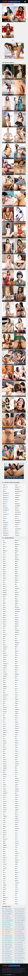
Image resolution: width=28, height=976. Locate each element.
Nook (16, 667)
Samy (17, 782)
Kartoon (5, 839)
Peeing (17, 497)
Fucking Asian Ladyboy (21, 915)
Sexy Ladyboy (8, 931)
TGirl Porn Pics (20, 955)
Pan (16, 707)
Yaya (16, 884)
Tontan (17, 853)
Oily (16, 688)
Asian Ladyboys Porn (21, 913)
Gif (4, 736)
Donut (5, 697)
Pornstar (17, 499)
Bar (4, 600)
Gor (4, 755)
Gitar (4, 747)
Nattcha (17, 632)
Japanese (6, 535)
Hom (4, 772)
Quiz (16, 765)
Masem (17, 540)
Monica (17, 594)
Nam (16, 605)
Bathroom (5, 495)
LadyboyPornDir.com (9, 958)
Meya (16, 557)
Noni (16, 663)
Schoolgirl (17, 505)
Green (5, 761)
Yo (16, 889)
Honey (5, 774)
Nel (16, 638)
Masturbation (18, 491)
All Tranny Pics (20, 944)
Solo (17, 518)
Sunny (17, 822)
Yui (16, 897)
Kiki (4, 849)
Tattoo (17, 524)
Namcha (17, 607)
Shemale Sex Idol (8, 938)
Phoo (16, 734)
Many (5, 899)
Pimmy (17, 740)
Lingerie (17, 487)
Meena (17, 550)
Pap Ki (16, 713)
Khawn (5, 847)
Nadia (17, 603)
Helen (5, 770)
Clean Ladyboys (8, 924)
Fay (4, 722)
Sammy (17, 780)
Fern (4, 724)
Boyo (4, 640)
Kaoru (5, 830)
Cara (4, 651)
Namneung (17, 609)
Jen (4, 799)
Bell (4, 613)
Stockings (17, 522)
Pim (16, 738)
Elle (4, 703)
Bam (4, 598)
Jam (4, 786)
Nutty (16, 680)
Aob (4, 575)
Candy (5, 649)
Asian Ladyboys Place (21, 949)
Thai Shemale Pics (9, 920)
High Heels (6, 533)
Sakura (17, 778)
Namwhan (17, 611)
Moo (16, 596)
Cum (5, 512)
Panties (17, 493)
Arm (4, 584)
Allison (5, 550)
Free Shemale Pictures (9, 951)
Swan (17, 826)
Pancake (17, 709)
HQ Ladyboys (7, 926)
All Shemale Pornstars (9, 953)
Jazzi (5, 797)
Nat (16, 628)
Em (4, 705)
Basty (4, 603)
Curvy (5, 516)
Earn (4, 701)
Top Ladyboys (9, 974)
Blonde (5, 505)
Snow (16, 797)
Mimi (16, 567)
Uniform (17, 533)
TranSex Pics (7, 949)
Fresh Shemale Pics (21, 940)
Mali (4, 895)
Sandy (17, 784)
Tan (16, 836)
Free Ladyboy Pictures (9, 911)
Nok (16, 659)
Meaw (16, 546)
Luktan (5, 884)
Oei (16, 682)
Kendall (5, 845)
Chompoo (5, 663)
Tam (16, 834)
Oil (16, 686)
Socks (17, 516)
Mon (16, 590)
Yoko (16, 891)
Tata (16, 841)
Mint (16, 578)
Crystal (5, 676)
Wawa (17, 872)
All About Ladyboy (8, 962)
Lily (4, 872)
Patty (16, 722)
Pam (16, 705)
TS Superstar (20, 946)
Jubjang (5, 816)
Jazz (4, 795)
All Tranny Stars (20, 911)
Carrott (5, 653)
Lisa (4, 880)
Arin (4, 580)
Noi (16, 657)
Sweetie (17, 828)
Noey (16, 655)
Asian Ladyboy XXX (9, 946)
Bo (4, 628)
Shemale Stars (20, 924)
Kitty (4, 855)
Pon (16, 749)
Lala (4, 862)
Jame (4, 788)
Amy (4, 563)
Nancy (17, 617)
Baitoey (5, 594)
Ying (16, 887)
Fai (4, 715)
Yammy (17, 882)
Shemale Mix (20, 942)
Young (17, 535)
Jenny (5, 801)
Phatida (17, 730)
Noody (16, 665)
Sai (16, 776)
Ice (4, 778)
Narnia (17, 626)
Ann (4, 569)
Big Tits (5, 501)
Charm (5, 657)
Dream (5, 699)
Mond (17, 592)
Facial (5, 518)
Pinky (16, 742)
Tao (16, 839)
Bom (4, 630)
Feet (4, 520)
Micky (17, 561)
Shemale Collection (21, 909)
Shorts (17, 507)
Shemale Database (21, 929)
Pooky (16, 755)
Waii (16, 868)
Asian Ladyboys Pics (9, 913)
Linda (4, 876)
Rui (16, 774)
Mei (16, 552)
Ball (4, 596)
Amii (4, 559)
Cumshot (6, 514)
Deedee (5, 686)
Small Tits (18, 514)
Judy (4, 818)
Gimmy (5, 742)
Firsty (4, 728)
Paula (17, 724)
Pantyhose (18, 495)
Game (5, 732)
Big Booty (6, 497)
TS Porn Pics (7, 933)
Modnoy (17, 588)
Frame (5, 730)
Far (4, 720)
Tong (16, 851)
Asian (5, 487)
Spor (16, 813)
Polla (16, 747)
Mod (16, 586)
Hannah (5, 768)
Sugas (17, 816)
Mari (4, 901)
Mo (16, 584)
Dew (4, 692)
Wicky (17, 876)
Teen (16, 526)
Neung (16, 644)
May (16, 542)
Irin (4, 780)
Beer (4, 611)
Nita (16, 653)
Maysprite (17, 544)
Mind (16, 569)
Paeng (16, 699)
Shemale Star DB (20, 958)
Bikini (5, 503)
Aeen (4, 542)
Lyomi (4, 889)
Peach (17, 726)
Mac (4, 891)
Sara (16, 786)
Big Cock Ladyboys (21, 920)
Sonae (17, 805)
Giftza (4, 740)
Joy (4, 813)
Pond (16, 751)
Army (5, 586)
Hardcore (6, 530)
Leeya (5, 868)
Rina (16, 770)
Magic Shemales (8, 944)
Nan (16, 613)
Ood (16, 692)
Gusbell (5, 765)
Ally (4, 552)
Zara (16, 903)
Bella (4, 615)
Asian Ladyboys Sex (9, 940)
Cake (4, 644)
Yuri (16, 901)
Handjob (5, 528)
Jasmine (5, 793)
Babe (4, 491)
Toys (17, 530)
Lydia (4, 887)
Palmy (16, 703)
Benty (5, 619)
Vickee (16, 862)
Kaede (4, 826)
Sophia (17, 809)
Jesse (4, 803)
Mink (16, 573)
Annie (4, 573)
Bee (4, 609)
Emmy (5, 711)
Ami (4, 557)
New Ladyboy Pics (8, 942)
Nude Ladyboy (20, 922)
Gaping (5, 526)
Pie (16, 736)
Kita (4, 853)
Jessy (5, 807)
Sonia (16, 807)
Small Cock (18, 512)
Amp (4, 561)
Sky (16, 793)
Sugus (16, 818)
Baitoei (5, 592)
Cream (5, 671)
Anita (4, 567)
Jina (4, 811)
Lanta (5, 864)
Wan (16, 870)
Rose (16, 772)
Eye (4, 713)
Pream (17, 761)
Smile (17, 795)
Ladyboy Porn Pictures (9, 929)
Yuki (16, 899)
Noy (16, 671)
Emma (5, 707)
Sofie (16, 803)
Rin (16, 768)
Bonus (5, 634)
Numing (17, 674)
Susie (16, 824)
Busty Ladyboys (8, 909)
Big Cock (5, 499)
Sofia (16, 801)
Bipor (4, 626)
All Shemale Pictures (21, 935)
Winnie (17, 880)
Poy (16, 759)
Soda (16, 799)
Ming (16, 571)
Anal (5, 485)
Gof (4, 751)
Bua (4, 642)
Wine (16, 878)
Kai (4, 828)
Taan (16, 830)
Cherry (5, 661)
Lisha (4, 882)
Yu (16, 895)
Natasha (17, 630)
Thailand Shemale (21, 938)
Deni (4, 690)
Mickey (17, 559)
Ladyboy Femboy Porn (21, 926)
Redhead (17, 503)
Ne (16, 636)
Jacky (4, 784)
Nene (16, 640)
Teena (17, 843)
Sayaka (17, 788)
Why (16, 874)
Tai (16, 832)
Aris (4, 582)
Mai (4, 893)
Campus (5, 646)
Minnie (16, 575)
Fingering (5, 522)
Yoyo (16, 893)
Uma (16, 857)
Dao (4, 680)
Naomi (16, 623)
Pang (16, 711)
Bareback (6, 493)
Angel (5, 565)
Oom (16, 694)
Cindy (5, 667)
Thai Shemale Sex (21, 918)
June (4, 822)
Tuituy (16, 855)
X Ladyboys (7, 915)
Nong (16, 661)
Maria (4, 903)
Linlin (4, 878)
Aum (4, 588)
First (4, 726)
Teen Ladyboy (8, 955)
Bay (4, 605)
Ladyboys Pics (8, 918)
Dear (4, 684)
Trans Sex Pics (20, 962)
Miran (17, 580)
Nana (16, 615)
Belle (4, 617)
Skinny (17, 510)
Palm (16, 701)
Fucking (5, 524)
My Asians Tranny (21, 953)
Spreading (18, 520)
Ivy (4, 782)
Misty (16, 582)
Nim (16, 646)
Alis (4, 548)
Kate (4, 841)
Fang (4, 717)
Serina (17, 791)
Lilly (4, 870)
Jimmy (5, 809)
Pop (16, 757)
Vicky (16, 864)
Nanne (16, 619)
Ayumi (5, 590)
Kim (4, 851)
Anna (5, 571)
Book (4, 636)
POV (16, 501)
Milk (16, 563)
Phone (16, 732)
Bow (4, 638)
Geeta (4, 734)
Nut (16, 678)
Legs (16, 485)
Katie (4, 843)
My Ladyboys (7, 922)
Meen (16, 548)
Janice (5, 791)
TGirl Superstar (20, 951)
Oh (16, 684)
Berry (4, 623)
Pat (16, 720)
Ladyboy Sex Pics (8, 960)
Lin (4, 874)
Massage (17, 489)
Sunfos (17, 820)
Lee (4, 866)
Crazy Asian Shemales (21, 933)
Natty (17, 634)
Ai (4, 544)
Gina (4, 745)
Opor (16, 697)
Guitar (5, 763)
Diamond (5, 694)
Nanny (17, 621)
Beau (4, 607)
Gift (4, 738)
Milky (16, 565)
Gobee (4, 749)
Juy (4, 824)
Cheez (4, 659)
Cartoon (5, 655)
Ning (16, 651)
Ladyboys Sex (20, 960)
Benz (4, 621)
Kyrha (5, 859)
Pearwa (17, 728)
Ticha (17, 845)
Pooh (16, 753)
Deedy (4, 688)
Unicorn (17, 859)
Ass (4, 489)
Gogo (4, 753)
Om (16, 690)
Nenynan (17, 642)
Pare (16, 715)
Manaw (5, 897)
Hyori (4, 776)
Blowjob (5, 507)
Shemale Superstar (9, 935)
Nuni (16, 676)
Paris (16, 717)
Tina (16, 847)
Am (4, 555)
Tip (16, 849)
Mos (16, 598)
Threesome (18, 528)
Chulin (5, 665)
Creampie (6, 510)
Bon (4, 632)
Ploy (16, 745)
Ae (4, 540)
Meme (17, 555)
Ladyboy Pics (20, 931)
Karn (4, 836)
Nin (16, 649)
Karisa (4, 834)
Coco (4, 669)
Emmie (5, 709)
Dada (4, 678)
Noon (16, 669)
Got (4, 757)
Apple (4, 578)
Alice (4, 546)
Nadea (16, 600)
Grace (5, 759)
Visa (16, 866)
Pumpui (17, 763)
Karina (5, 832)
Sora (16, 811)
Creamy (5, 674)
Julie (4, 820)
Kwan (5, 857)
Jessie (4, 805)
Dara (4, 682)
